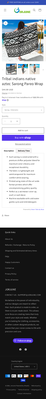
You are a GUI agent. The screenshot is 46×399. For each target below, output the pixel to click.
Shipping (4, 93)
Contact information (24, 393)
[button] (5, 10)
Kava (42, 209)
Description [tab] (9, 151)
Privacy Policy (10, 274)
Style (3, 105)
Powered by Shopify (22, 386)
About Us (9, 239)
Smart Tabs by (36, 209)
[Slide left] (3, 70)
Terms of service (11, 280)
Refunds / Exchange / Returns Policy (20, 245)
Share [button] (6, 215)
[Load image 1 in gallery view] (11, 69)
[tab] (24, 150)
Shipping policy (36, 390)
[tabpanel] (23, 180)
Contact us (9, 268)
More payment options (23, 144)
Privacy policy (11, 390)
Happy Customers (12, 262)
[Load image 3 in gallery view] (34, 69)
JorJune (13, 386)
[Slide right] (43, 70)
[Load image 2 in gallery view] (23, 69)
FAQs (7, 256)
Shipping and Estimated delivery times (21, 251)
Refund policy (36, 386)
